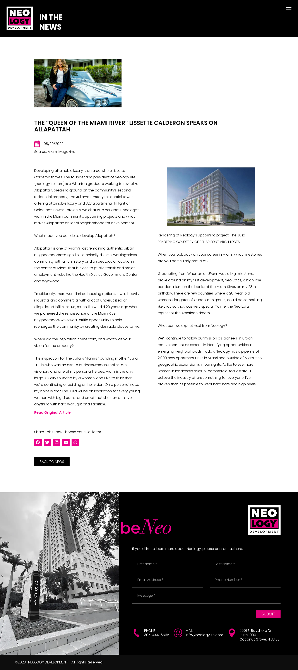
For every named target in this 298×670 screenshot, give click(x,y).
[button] (38, 442)
